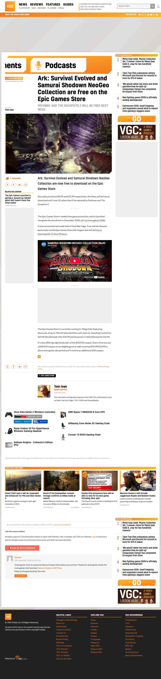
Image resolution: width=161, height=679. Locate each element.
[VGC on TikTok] (154, 14)
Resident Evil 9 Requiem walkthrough (95, 4)
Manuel (17, 557)
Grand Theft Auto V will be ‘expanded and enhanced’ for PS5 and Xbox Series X (23, 495)
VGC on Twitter (63, 655)
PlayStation (24, 8)
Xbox (33, 8)
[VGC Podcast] (142, 14)
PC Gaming (51, 8)
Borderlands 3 (52, 337)
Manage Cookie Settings (66, 620)
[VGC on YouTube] (151, 14)
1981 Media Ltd (14, 622)
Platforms (95, 642)
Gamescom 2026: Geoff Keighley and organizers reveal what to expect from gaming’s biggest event (140, 108)
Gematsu (129, 626)
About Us (60, 623)
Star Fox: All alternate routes (92, 7)
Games (94, 636)
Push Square (130, 642)
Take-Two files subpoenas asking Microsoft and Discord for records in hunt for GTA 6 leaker (140, 75)
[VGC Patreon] (139, 14)
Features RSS (96, 649)
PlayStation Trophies (134, 636)
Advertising (61, 626)
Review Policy (62, 639)
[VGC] (10, 6)
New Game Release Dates (91, 9)
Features (53, 4)
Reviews (36, 4)
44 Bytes (21, 657)
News (23, 4)
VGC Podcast (62, 652)
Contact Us (61, 633)
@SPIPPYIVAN (60, 393)
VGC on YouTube (63, 658)
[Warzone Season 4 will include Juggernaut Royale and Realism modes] (138, 481)
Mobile (61, 8)
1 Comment (15, 178)
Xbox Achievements (134, 655)
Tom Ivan (9, 110)
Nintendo (41, 8)
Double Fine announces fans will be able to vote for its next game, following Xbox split (98, 495)
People (94, 633)
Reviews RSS (96, 652)
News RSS (95, 645)
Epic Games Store (50, 216)
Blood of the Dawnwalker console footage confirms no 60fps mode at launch (59, 495)
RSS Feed (60, 642)
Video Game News (15, 78)
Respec (128, 649)
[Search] (152, 6)
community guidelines (62, 525)
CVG (127, 623)
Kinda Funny (130, 629)
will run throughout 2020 (92, 220)
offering (49, 342)
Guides (68, 4)
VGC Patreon (62, 649)
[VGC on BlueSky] (148, 14)
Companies (96, 639)
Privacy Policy (62, 636)
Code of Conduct (63, 629)
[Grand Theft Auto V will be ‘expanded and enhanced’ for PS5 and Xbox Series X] (23, 481)
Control (104, 333)
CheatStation (131, 620)
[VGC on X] (145, 14)
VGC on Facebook (64, 645)
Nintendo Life (131, 633)
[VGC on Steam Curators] (157, 14)
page (94, 536)
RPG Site (129, 645)
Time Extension (132, 652)
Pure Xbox (129, 639)
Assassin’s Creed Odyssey (86, 337)
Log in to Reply (21, 576)
